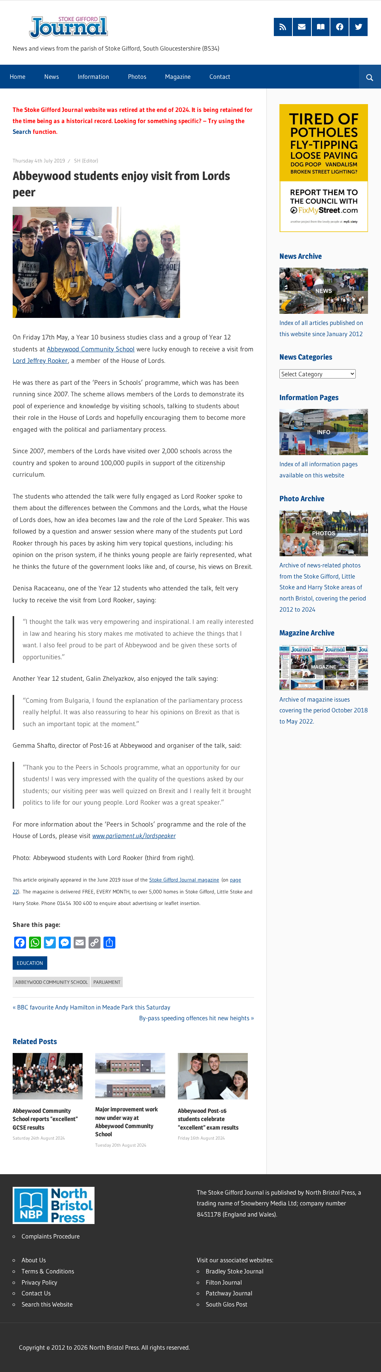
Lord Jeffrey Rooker (40, 361)
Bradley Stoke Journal (234, 1271)
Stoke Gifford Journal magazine (184, 879)
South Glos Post (226, 1304)
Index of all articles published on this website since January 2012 (321, 328)
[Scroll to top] (368, 1359)
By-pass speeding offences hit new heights (194, 1018)
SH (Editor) (86, 160)
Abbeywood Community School (91, 349)
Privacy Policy (39, 1282)
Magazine (177, 76)
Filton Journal (224, 1282)
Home (17, 76)
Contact (219, 76)
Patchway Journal (229, 1293)
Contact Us (36, 1293)
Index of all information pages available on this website (318, 469)
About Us (34, 1260)
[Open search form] (370, 76)
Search (22, 131)
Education (30, 963)
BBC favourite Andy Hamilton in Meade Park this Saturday (93, 1007)
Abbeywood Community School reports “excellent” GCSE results (45, 1119)
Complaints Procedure (51, 1236)
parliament (107, 982)
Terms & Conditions (48, 1271)
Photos (137, 76)
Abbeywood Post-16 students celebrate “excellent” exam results (208, 1119)
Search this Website (47, 1304)
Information (93, 76)
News (51, 76)
